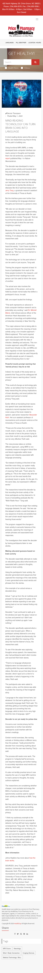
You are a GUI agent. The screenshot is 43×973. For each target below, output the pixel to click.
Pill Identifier (21, 42)
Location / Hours (34, 42)
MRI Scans (7, 948)
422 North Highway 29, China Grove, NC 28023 (21, 3)
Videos (27, 68)
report (7, 158)
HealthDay (17, 923)
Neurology (17, 948)
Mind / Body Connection (11, 953)
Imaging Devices (28, 953)
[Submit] (35, 62)
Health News (13, 68)
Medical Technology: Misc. (12, 957)
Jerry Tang (9, 190)
